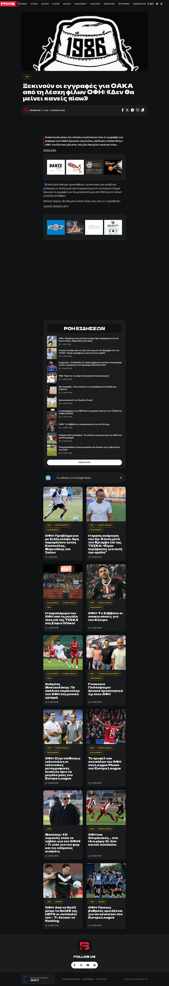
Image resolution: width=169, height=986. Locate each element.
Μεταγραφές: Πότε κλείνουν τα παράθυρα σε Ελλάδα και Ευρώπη (87, 388)
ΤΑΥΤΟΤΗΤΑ (101, 979)
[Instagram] (152, 4)
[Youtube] (157, 4)
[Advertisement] (88, 126)
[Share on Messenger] (132, 110)
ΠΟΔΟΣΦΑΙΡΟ (80, 4)
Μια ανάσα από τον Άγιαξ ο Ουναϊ (76, 400)
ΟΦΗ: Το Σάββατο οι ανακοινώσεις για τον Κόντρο (84, 424)
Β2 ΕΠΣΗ (67, 4)
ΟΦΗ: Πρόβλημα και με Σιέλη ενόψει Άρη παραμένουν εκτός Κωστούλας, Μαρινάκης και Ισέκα (89, 339)
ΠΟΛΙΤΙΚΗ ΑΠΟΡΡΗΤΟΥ (71, 979)
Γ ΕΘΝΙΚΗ (23, 4)
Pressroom (35, 110)
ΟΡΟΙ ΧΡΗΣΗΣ (88, 979)
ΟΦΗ (13, 4)
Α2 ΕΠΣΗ (45, 4)
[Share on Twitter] (127, 110)
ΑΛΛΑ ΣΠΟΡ (95, 4)
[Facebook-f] (148, 4)
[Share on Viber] (137, 110)
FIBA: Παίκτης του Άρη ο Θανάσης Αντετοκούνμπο (84, 375)
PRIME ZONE (109, 4)
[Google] (161, 4)
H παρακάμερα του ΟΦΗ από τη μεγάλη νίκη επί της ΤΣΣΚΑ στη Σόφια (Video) (90, 412)
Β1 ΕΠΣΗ (56, 4)
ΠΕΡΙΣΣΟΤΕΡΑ (84, 462)
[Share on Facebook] (123, 110)
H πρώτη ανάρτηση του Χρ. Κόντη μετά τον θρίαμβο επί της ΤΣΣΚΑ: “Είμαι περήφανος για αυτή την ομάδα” (89, 351)
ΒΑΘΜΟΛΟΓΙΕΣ (139, 4)
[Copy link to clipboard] (142, 110)
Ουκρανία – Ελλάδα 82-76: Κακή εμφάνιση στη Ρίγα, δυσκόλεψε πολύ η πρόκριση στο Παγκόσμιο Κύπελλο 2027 (90, 363)
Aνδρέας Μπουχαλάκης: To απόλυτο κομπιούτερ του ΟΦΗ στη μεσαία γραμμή (90, 436)
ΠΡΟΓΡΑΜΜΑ (124, 4)
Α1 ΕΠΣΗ (34, 4)
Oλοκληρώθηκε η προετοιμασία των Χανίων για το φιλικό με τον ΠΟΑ (89, 448)
